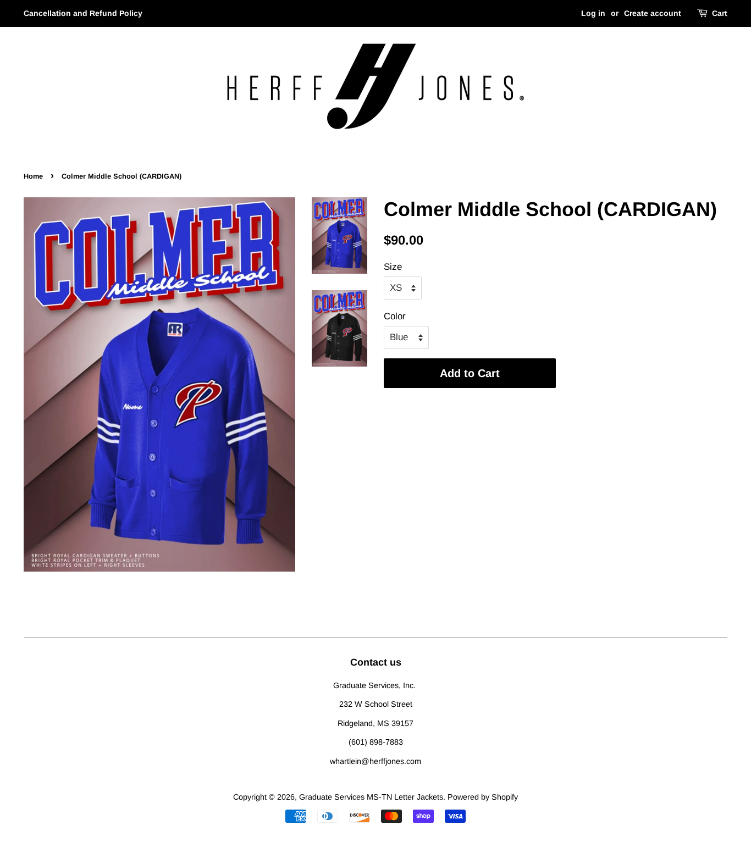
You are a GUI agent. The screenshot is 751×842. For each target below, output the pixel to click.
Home (33, 176)
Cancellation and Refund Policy (83, 13)
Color (395, 316)
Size (393, 267)
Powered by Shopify (483, 797)
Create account (652, 13)
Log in (593, 13)
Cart (719, 13)
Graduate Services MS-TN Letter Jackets (371, 797)
